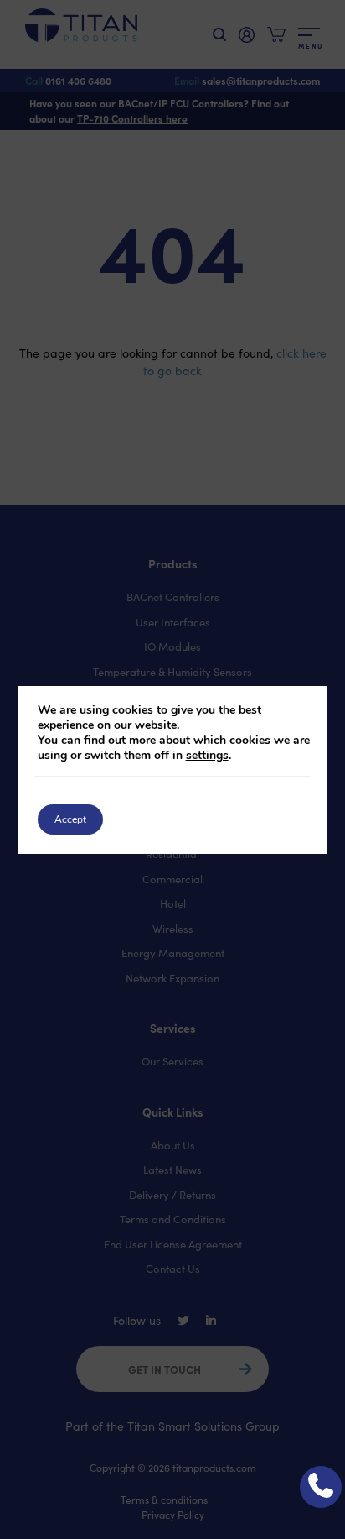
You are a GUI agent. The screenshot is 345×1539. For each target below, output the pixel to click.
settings (207, 755)
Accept (70, 819)
